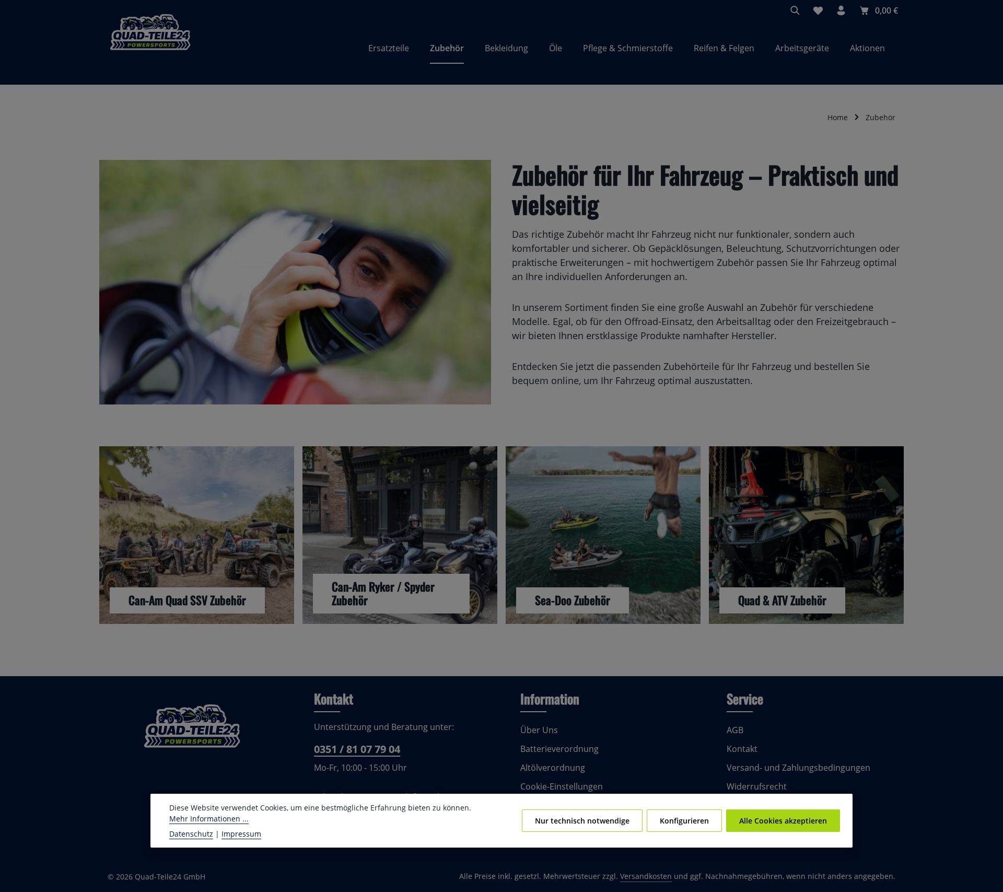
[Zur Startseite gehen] (150, 48)
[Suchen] (795, 10)
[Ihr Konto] (841, 10)
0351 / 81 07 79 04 (357, 749)
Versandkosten (646, 876)
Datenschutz (191, 834)
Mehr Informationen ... (209, 819)
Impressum (241, 834)
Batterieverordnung (559, 749)
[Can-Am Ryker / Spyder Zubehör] (399, 535)
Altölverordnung (552, 767)
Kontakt (742, 749)
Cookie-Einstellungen (561, 786)
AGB (735, 730)
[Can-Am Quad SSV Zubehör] (196, 535)
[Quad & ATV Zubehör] (806, 535)
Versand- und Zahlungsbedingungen (798, 767)
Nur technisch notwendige (582, 821)
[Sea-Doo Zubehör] (603, 535)
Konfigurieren (684, 821)
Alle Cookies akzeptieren (783, 821)
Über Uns (539, 730)
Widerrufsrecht (757, 786)
